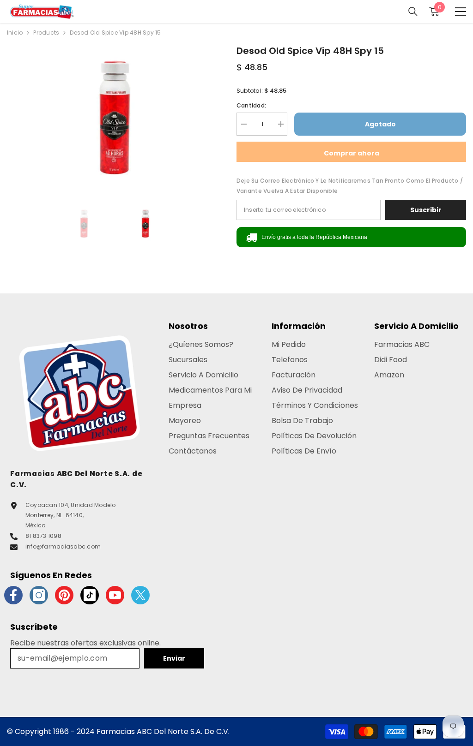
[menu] (460, 11)
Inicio (15, 32)
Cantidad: (251, 105)
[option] (115, 116)
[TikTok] (89, 595)
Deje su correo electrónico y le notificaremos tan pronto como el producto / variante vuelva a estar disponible (349, 186)
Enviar (174, 658)
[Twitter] (140, 595)
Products (46, 32)
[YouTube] (115, 595)
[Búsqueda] (412, 11)
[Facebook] (13, 595)
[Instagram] (39, 595)
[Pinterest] (64, 595)
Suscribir (426, 210)
